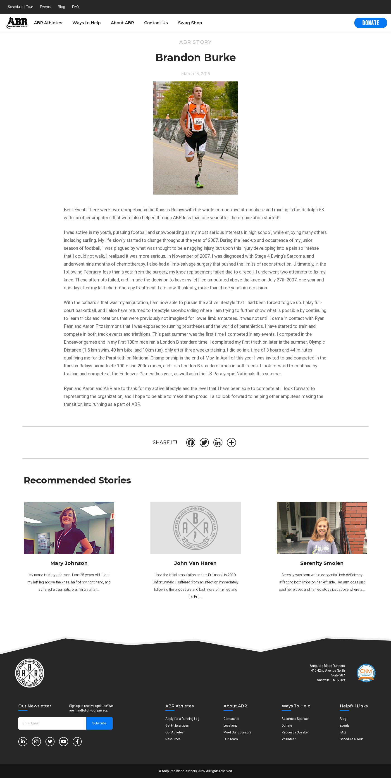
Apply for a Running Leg (182, 719)
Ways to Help (86, 22)
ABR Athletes (48, 22)
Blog (61, 7)
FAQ (75, 7)
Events (45, 7)
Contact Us (156, 22)
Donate (287, 725)
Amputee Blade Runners (179, 771)
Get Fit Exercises (177, 725)
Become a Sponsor (295, 719)
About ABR (122, 22)
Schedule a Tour (20, 7)
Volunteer (289, 739)
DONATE (370, 23)
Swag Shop (190, 22)
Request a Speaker (295, 732)
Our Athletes (174, 732)
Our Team (231, 739)
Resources (173, 739)
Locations (230, 725)
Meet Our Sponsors (237, 732)
